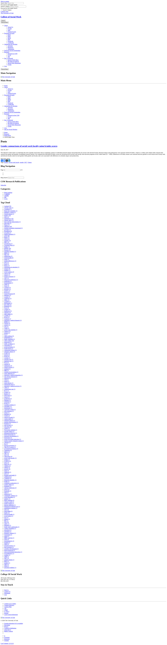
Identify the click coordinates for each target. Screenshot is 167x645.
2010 (6, 539)
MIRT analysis (9, 538)
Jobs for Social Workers (10, 129)
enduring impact (9, 420)
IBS (6, 520)
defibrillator (8, 337)
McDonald (8, 303)
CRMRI (6, 195)
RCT (6, 391)
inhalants (7, 525)
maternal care (8, 361)
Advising (10, 46)
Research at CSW (12, 53)
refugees (7, 312)
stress (6, 462)
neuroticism (8, 243)
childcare (7, 472)
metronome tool (9, 384)
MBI (6, 370)
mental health (8, 258)
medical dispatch (9, 234)
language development (11, 436)
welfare (7, 555)
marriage (7, 414)
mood (6, 381)
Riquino (7, 250)
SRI (9, 57)
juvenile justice (9, 431)
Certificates (11, 42)
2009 (6, 544)
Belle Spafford (8, 192)
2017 (25, 162)
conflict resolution (10, 528)
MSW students (9, 500)
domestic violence (10, 533)
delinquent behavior (10, 433)
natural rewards (9, 417)
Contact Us (7, 591)
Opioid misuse (9, 214)
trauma (7, 355)
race (6, 517)
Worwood (8, 395)
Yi (5, 334)
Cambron (7, 478)
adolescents (8, 256)
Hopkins (7, 423)
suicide (7, 364)
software (7, 378)
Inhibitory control (10, 212)
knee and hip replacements (12, 222)
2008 (6, 556)
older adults (8, 314)
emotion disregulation (11, 422)
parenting (7, 531)
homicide (7, 491)
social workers (9, 272)
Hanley (7, 215)
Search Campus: (5, 6)
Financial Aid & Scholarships (12, 50)
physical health (9, 514)
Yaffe (6, 284)
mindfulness (8, 218)
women (7, 309)
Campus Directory (9, 605)
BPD (6, 561)
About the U (7, 629)
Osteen (30, 162)
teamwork (8, 342)
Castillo (7, 315)
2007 (6, 558)
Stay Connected (8, 58)
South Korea (8, 348)
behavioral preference (11, 279)
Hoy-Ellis (7, 304)
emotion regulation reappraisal (13, 228)
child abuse (8, 456)
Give (5, 66)
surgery (7, 325)
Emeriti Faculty (12, 32)
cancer (7, 273)
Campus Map (8, 607)
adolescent (8, 494)
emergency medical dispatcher (13, 375)
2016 (6, 470)
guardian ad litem (10, 405)
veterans (7, 442)
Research (6, 52)
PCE (6, 362)
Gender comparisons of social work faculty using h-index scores (29, 146)
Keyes (7, 292)
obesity (7, 275)
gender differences (10, 261)
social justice (8, 516)
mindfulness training (10, 508)
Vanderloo (8, 450)
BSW (9, 35)
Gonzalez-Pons (9, 245)
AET (6, 278)
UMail (6, 610)
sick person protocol (10, 376)
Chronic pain (8, 207)
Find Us (6, 590)
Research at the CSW (13, 115)
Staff (9, 30)
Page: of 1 (12, 170)
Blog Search (4, 177)
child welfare (9, 340)
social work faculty (14, 162)
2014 (6, 489)
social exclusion (9, 347)
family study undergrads (11, 527)
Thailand (7, 401)
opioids (7, 240)
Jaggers (7, 268)
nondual (7, 369)
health (6, 481)
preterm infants (9, 560)
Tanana (7, 323)
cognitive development (11, 549)
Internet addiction (10, 505)
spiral (6, 536)
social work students (10, 329)
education (7, 427)
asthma (7, 467)
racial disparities (9, 497)
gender (22, 162)
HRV (6, 242)
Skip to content (5, 1)
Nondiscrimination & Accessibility (13, 623)
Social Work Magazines (14, 63)
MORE (7, 248)
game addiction (9, 373)
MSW (9, 38)
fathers (7, 452)
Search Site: (4, 3)
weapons (7, 319)
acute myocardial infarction (12, 439)
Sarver (7, 397)
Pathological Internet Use (12, 506)
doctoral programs (10, 445)
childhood (8, 477)
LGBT (7, 353)
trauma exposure (9, 276)
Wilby (6, 300)
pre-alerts (7, 232)
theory (7, 265)
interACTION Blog (13, 60)
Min (6, 254)
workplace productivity (11, 483)
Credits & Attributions (10, 628)
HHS (9, 36)
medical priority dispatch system (14, 441)
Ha (6, 444)
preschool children (10, 567)
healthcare (8, 311)
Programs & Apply (9, 33)
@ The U (6, 611)
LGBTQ (7, 461)
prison (6, 412)
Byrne (6, 403)
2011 (6, 522)
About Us (10, 27)
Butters (7, 394)
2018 (7, 236)
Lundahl (7, 301)
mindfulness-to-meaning (11, 267)
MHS (6, 253)
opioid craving (9, 367)
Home (6, 85)
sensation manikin (10, 251)
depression (8, 437)
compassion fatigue (10, 350)
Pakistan (7, 400)
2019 (7, 239)
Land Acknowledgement (11, 614)
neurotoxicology (9, 545)
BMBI (7, 322)
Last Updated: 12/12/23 (7, 643)
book (6, 264)
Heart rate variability (10, 211)
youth (6, 328)
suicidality (8, 406)
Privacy (6, 626)
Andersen (7, 298)
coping (7, 428)
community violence (10, 495)
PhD (9, 39)
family (7, 513)
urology (7, 498)
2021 (6, 217)
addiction (8, 226)
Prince (7, 225)
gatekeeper (8, 365)
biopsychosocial (9, 550)
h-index (6, 162)
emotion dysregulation (11, 372)
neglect (7, 563)
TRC (6, 453)
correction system (10, 409)
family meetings (9, 339)
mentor (7, 333)
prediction (8, 281)
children (7, 466)
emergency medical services (12, 386)
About (6, 25)
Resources (10, 47)
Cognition (8, 209)
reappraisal (8, 534)
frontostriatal (8, 283)
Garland (7, 206)
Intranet (6, 613)
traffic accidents (9, 344)
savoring (7, 229)
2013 (6, 509)
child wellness (9, 336)
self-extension (9, 411)
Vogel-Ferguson (9, 294)
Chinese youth (9, 502)
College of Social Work (11, 17)
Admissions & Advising (10, 44)
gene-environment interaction (13, 552)
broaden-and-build (10, 475)
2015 (6, 473)
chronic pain (9, 220)
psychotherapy (9, 553)
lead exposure (9, 547)
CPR (6, 387)
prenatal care (8, 359)
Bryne (6, 317)
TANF (7, 416)
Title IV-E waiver (10, 447)
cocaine (7, 358)
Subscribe (3, 185)
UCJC (9, 55)
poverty (7, 469)
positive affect (9, 484)
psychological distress (11, 448)
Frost (6, 308)
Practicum (10, 41)
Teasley (7, 290)
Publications (7, 135)
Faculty (10, 28)
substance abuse (9, 351)
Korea (6, 356)
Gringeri (7, 287)
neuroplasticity (9, 541)
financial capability (10, 480)
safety (6, 524)
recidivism (8, 398)
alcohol (7, 542)
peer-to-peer (8, 425)
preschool (7, 530)
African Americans (10, 488)
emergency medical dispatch (13, 320)
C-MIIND (7, 194)
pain (6, 326)
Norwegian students (10, 430)
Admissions (11, 49)
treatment (7, 486)
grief (6, 492)
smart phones (8, 383)
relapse (7, 519)
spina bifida (8, 511)
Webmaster (7, 593)
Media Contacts (8, 631)
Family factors (9, 503)
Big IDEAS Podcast (13, 61)
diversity (7, 289)
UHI (6, 380)
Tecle (6, 286)
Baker (6, 237)
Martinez (7, 295)
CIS (5, 608)
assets (6, 259)
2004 (6, 566)
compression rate (9, 389)
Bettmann (7, 306)
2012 (6, 262)
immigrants (8, 408)
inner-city (7, 464)
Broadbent (8, 231)
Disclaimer (7, 625)
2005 (6, 564)
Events (9, 64)
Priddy (7, 247)
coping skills (8, 419)
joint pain (7, 223)
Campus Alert (4, 11)
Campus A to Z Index (10, 603)
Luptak (7, 297)
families (7, 270)
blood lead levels (9, 434)
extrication (8, 345)
